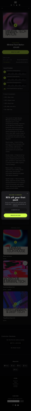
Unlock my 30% (15, 215)
